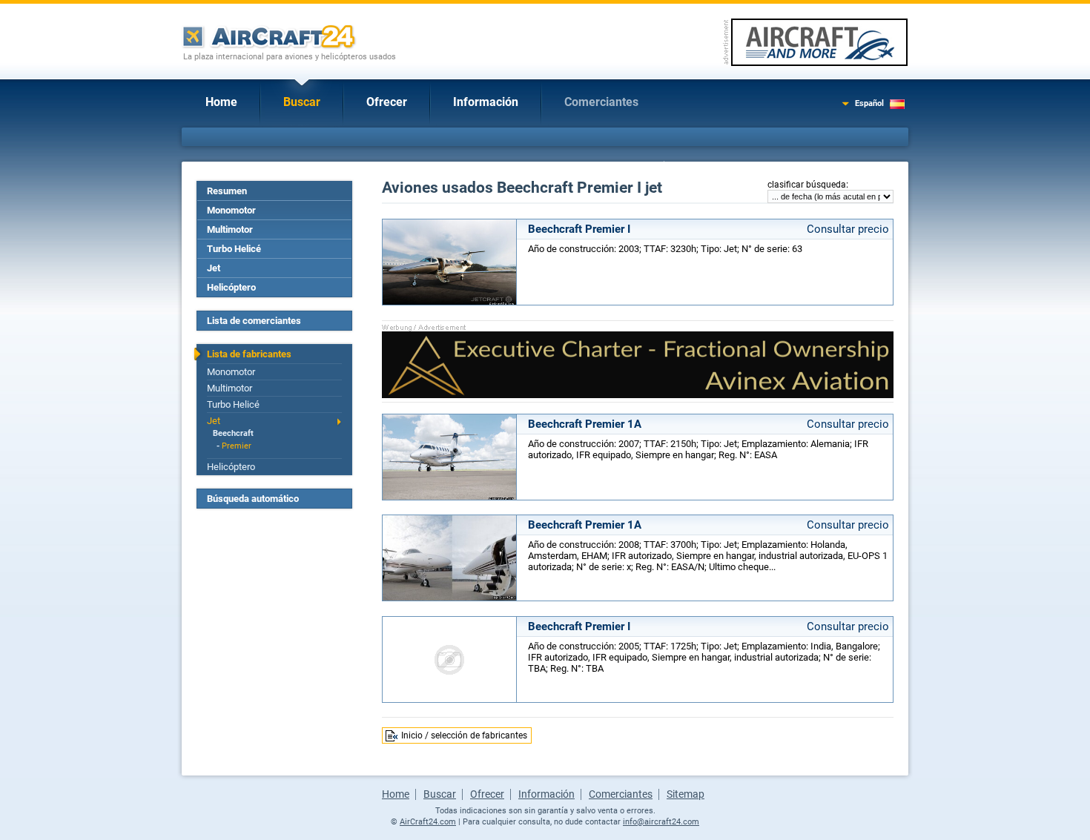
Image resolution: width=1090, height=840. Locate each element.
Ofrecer (386, 102)
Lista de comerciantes (254, 320)
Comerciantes (601, 102)
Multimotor (230, 229)
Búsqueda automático (253, 498)
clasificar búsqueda (806, 184)
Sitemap (685, 794)
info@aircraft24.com (661, 822)
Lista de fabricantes (249, 354)
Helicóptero (231, 287)
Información (485, 102)
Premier (236, 446)
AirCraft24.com (428, 822)
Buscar (301, 102)
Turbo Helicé (234, 248)
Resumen (227, 190)
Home (221, 102)
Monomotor (231, 210)
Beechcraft (233, 433)
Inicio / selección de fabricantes (464, 735)
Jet (213, 268)
